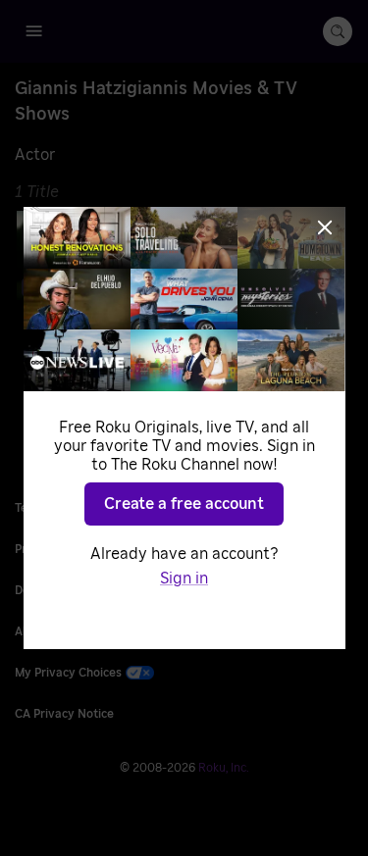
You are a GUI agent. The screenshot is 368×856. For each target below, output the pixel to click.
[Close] (325, 227)
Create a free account (184, 504)
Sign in (184, 578)
